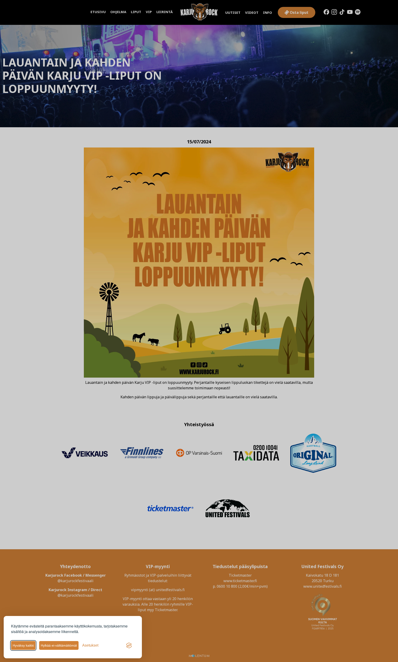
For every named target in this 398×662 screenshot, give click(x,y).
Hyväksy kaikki (23, 645)
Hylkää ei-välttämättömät (59, 645)
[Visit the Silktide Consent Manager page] (129, 645)
